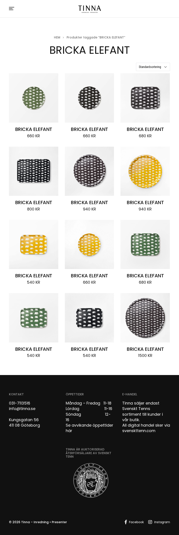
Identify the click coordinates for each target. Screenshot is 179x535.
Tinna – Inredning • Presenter (44, 522)
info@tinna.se (22, 408)
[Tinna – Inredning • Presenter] (89, 9)
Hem (57, 37)
